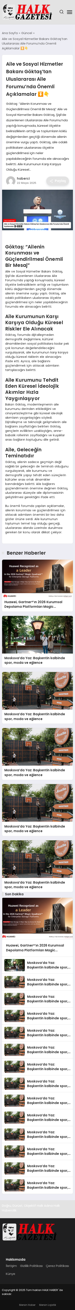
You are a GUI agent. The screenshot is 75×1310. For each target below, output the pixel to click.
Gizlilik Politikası (31, 1266)
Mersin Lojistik (47, 1305)
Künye (10, 1274)
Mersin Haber (27, 1305)
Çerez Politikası (57, 1266)
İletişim (11, 1266)
